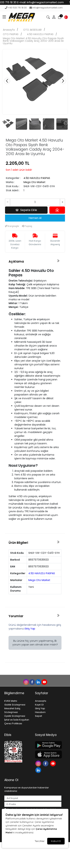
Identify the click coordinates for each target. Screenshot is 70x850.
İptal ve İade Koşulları (16, 719)
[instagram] (26, 681)
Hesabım (40, 712)
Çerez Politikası (13, 723)
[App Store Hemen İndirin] (48, 754)
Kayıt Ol (39, 704)
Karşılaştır (13, 226)
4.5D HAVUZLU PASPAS (40, 34)
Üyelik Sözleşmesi (14, 716)
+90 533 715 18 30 (17, 7)
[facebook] (32, 681)
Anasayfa (9, 29)
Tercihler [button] (40, 841)
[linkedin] (38, 681)
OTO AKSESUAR (32, 29)
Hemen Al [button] (35, 218)
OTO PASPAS (10, 34)
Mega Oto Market (34, 182)
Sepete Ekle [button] (28, 210)
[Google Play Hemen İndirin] (48, 745)
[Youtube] (53, 763)
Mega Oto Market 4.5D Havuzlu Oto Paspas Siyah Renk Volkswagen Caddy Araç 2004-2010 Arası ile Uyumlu (33, 41)
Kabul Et (56, 841)
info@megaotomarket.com (47, 7)
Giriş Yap (29, 628)
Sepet (38, 716)
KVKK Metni (10, 701)
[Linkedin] (38, 770)
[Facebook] (46, 763)
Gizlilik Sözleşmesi (14, 704)
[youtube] (44, 681)
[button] (4, 17)
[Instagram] (38, 763)
